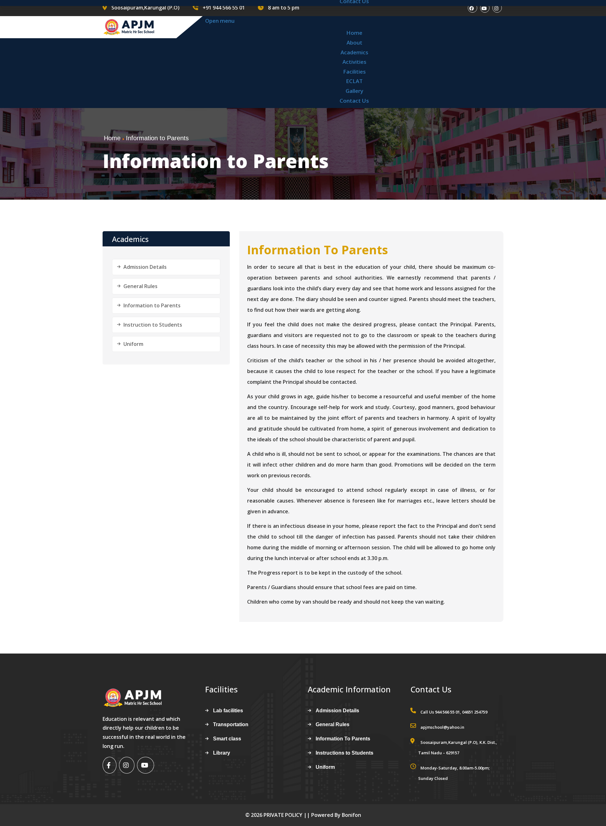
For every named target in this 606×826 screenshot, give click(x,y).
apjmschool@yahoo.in (442, 727)
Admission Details (145, 266)
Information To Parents (317, 249)
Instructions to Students (344, 753)
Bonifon (351, 814)
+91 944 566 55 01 (224, 7)
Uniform (133, 344)
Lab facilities (228, 710)
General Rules (140, 286)
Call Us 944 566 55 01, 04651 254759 (453, 712)
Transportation (230, 724)
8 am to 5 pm (283, 7)
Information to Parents (152, 305)
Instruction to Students (152, 324)
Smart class (227, 738)
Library (221, 753)
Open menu (220, 20)
